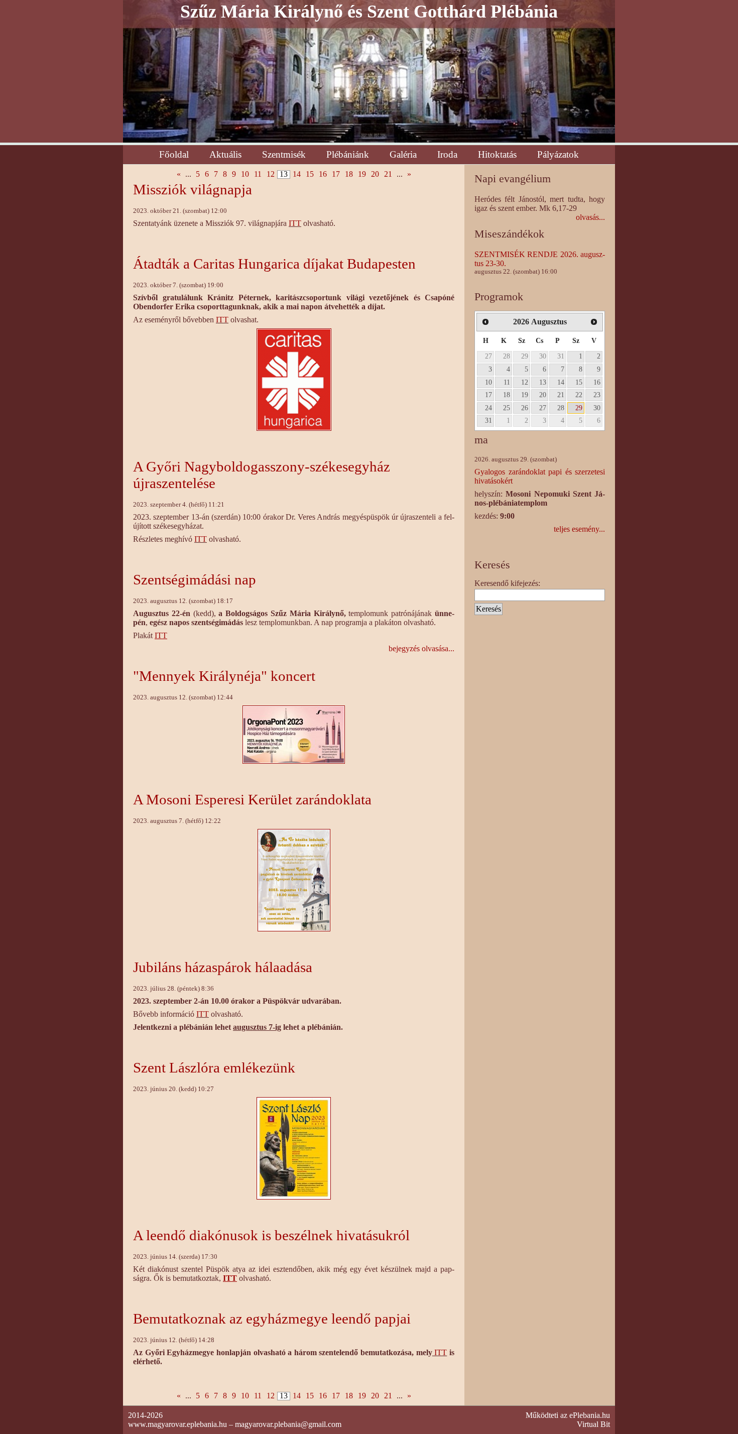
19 (362, 174)
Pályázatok (558, 154)
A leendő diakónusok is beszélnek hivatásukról (271, 1235)
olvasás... (590, 217)
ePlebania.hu (589, 1415)
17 (336, 174)
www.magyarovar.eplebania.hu (177, 1424)
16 (323, 174)
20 (375, 174)
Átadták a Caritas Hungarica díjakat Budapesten (274, 264)
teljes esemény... (579, 529)
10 (245, 174)
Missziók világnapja (192, 189)
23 (596, 395)
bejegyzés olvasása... (421, 648)
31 (560, 356)
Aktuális (225, 154)
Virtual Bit (593, 1424)
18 (349, 174)
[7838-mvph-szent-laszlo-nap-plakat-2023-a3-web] (294, 1147)
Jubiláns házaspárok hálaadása (222, 967)
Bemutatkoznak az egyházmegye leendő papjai (272, 1318)
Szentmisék (284, 154)
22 (578, 395)
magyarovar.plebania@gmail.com (288, 1424)
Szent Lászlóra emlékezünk (214, 1067)
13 (542, 382)
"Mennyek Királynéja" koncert (224, 676)
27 (488, 356)
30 (542, 356)
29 (524, 356)
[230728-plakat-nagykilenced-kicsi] (294, 879)
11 (258, 174)
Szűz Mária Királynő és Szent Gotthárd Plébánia (369, 12)
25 (506, 408)
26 (524, 408)
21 (388, 174)
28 (506, 356)
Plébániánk (347, 154)
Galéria (403, 154)
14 (297, 174)
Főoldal (174, 154)
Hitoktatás (497, 154)
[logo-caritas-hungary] (294, 379)
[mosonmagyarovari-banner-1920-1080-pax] (293, 734)
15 (310, 174)
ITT (295, 223)
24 (488, 408)
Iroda (447, 154)
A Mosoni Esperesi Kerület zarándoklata (252, 799)
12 (271, 174)
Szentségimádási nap (194, 579)
